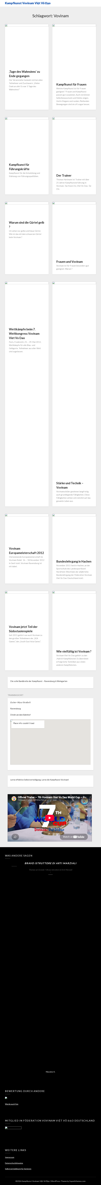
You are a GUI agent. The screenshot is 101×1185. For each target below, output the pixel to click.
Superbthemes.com (77, 1181)
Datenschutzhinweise (14, 1163)
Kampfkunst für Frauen (71, 84)
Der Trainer (64, 175)
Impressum (9, 1157)
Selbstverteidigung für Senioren (18, 1169)
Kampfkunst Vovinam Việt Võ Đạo (27, 3)
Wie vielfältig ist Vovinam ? (73, 651)
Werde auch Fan (11, 1104)
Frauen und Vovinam (69, 261)
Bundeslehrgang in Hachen (73, 561)
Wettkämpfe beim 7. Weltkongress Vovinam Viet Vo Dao (24, 333)
